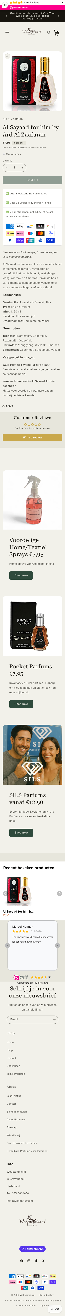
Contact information (26, 1306)
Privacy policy (14, 1300)
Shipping (22, 148)
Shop (10, 1050)
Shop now (21, 575)
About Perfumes (16, 1119)
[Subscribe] (54, 1020)
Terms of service (33, 1300)
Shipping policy (53, 1300)
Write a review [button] (32, 437)
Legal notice (46, 1306)
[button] (7, 32)
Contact (11, 1058)
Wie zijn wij (13, 1135)
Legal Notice (14, 1096)
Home (10, 1042)
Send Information (17, 1111)
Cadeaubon (13, 1066)
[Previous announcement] (6, 16)
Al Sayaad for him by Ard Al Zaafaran (18, 912)
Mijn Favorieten (16, 1073)
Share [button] (9, 405)
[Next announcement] (58, 16)
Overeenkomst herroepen (22, 1143)
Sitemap (11, 1127)
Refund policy (47, 1295)
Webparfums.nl (27, 1295)
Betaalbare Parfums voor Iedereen (27, 1151)
